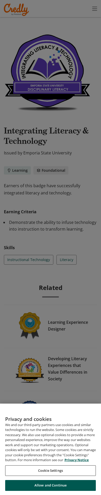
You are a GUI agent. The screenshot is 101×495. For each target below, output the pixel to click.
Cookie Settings (50, 470)
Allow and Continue (50, 485)
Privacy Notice (76, 460)
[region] (50, 449)
